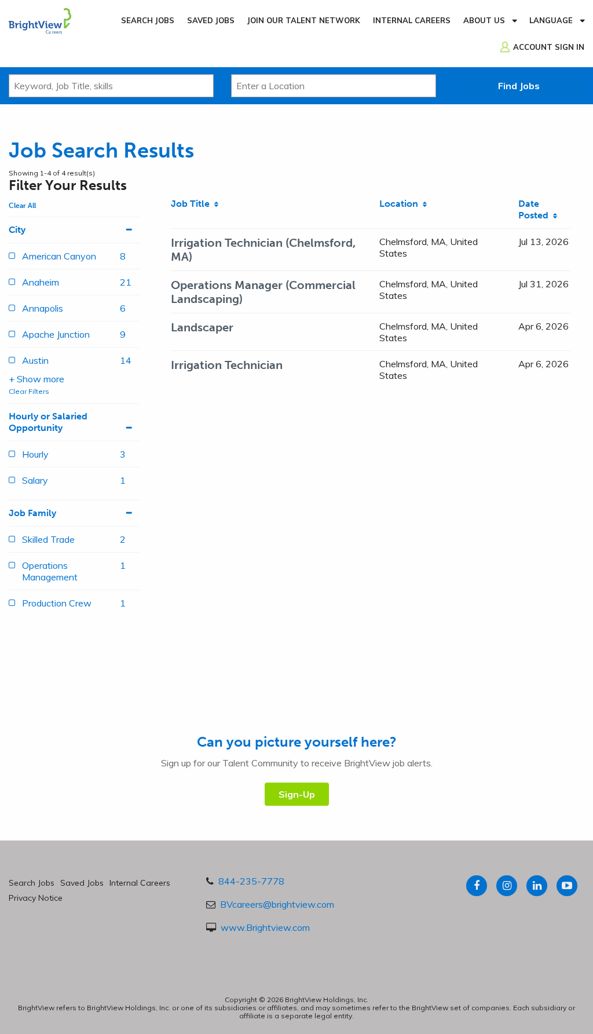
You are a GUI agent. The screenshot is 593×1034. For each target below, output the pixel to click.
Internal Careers (412, 20)
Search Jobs (147, 20)
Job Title (192, 203)
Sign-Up (297, 794)
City (17, 229)
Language (551, 20)
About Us (484, 20)
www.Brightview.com (265, 927)
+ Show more (36, 379)
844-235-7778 (251, 881)
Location (401, 203)
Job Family (32, 512)
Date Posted (535, 209)
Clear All (22, 206)
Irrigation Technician (227, 365)
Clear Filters (29, 391)
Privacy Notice (36, 898)
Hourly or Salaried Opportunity (48, 422)
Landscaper (202, 327)
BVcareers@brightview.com (277, 904)
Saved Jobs (211, 20)
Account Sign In (548, 47)
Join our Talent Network (303, 20)
